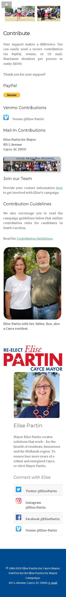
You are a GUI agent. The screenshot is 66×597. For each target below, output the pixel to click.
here (59, 188)
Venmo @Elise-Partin (41, 530)
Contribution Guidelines (35, 238)
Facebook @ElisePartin (43, 519)
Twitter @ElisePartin (41, 491)
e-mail (52, 583)
